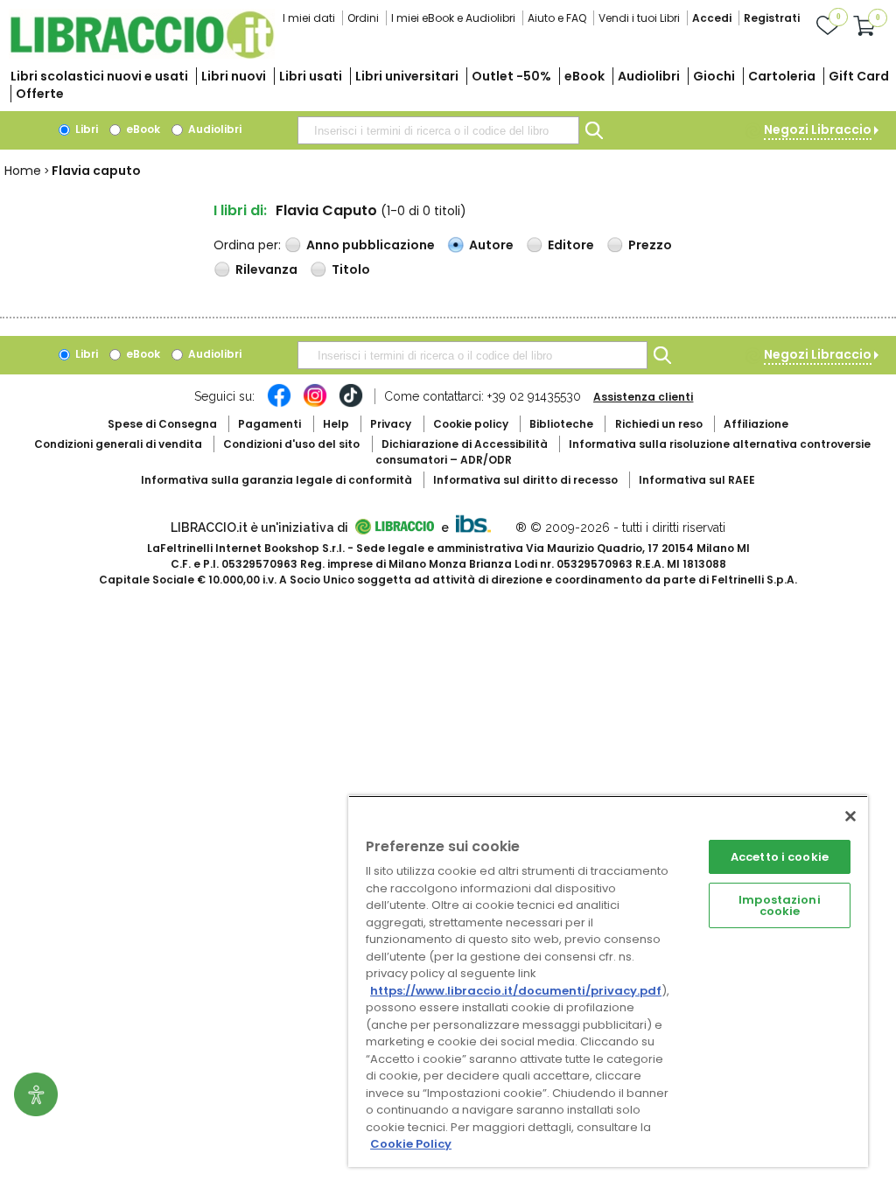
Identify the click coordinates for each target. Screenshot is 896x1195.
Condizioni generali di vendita (118, 444)
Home (22, 170)
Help (336, 423)
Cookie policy (470, 423)
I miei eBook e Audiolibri (453, 17)
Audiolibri (649, 76)
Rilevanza (266, 269)
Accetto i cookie (780, 857)
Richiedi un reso (659, 423)
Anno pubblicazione (370, 245)
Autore (491, 245)
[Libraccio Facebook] (279, 404)
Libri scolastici (99, 76)
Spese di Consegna (162, 423)
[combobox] (438, 130)
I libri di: (240, 210)
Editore (571, 245)
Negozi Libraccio (818, 129)
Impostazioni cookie (779, 905)
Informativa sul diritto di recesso (525, 479)
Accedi (712, 17)
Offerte (40, 93)
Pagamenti (269, 423)
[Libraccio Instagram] (315, 404)
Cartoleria (782, 76)
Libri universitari (406, 76)
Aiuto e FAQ (557, 17)
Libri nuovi (233, 76)
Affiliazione (756, 423)
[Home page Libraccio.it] (142, 54)
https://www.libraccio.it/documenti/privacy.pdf (516, 990)
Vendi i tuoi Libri (639, 17)
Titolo (351, 269)
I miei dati (309, 17)
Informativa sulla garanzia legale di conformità (276, 479)
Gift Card (859, 76)
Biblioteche (561, 423)
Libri (85, 129)
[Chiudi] (850, 816)
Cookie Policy (411, 1144)
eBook (584, 76)
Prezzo (650, 245)
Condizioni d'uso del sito (291, 444)
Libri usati (310, 76)
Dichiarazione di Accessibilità (465, 444)
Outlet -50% (511, 76)
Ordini (363, 17)
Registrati (772, 17)
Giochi (714, 76)
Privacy (390, 423)
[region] (608, 981)
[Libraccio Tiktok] (351, 404)
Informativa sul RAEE (697, 479)
